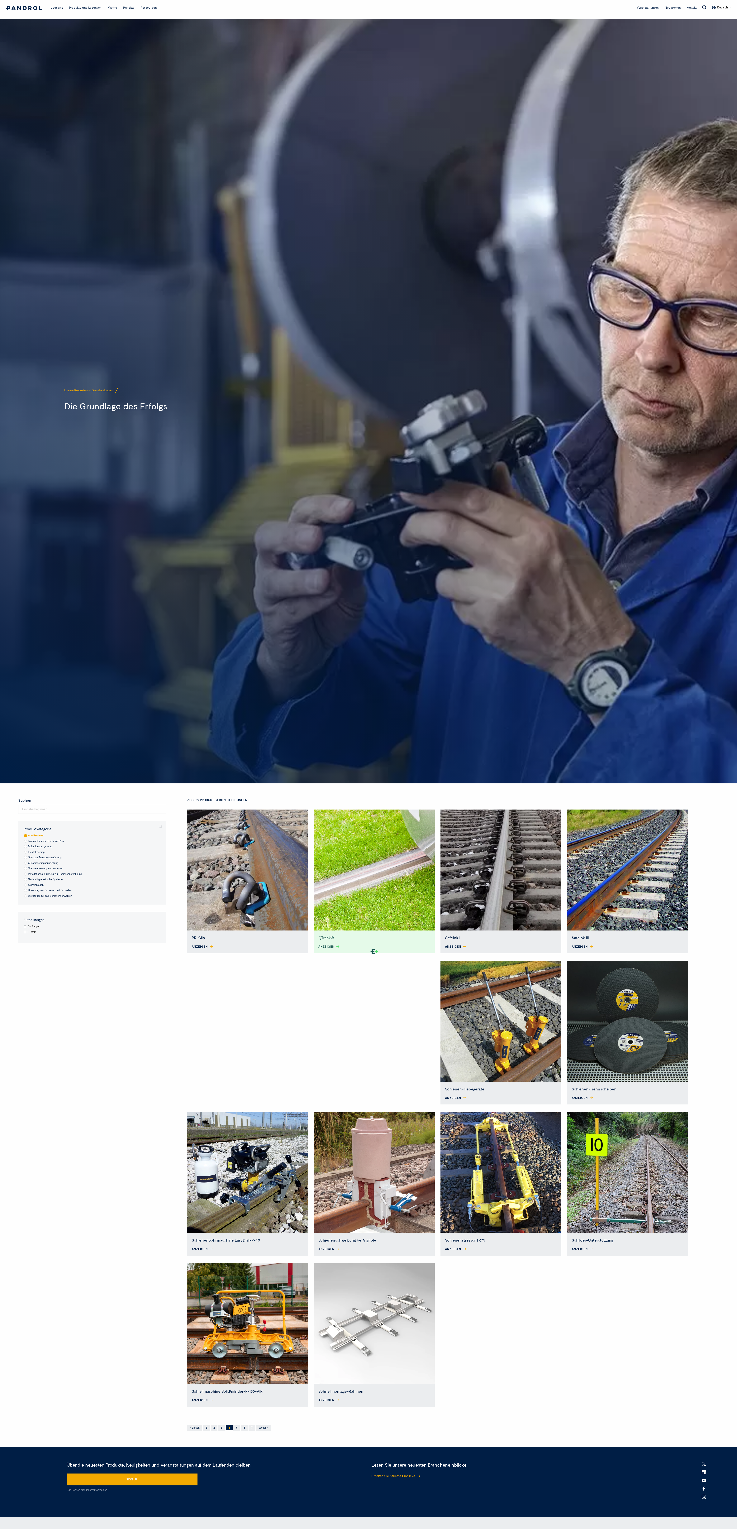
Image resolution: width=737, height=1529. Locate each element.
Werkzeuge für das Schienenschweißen (50, 895)
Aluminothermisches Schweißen (46, 841)
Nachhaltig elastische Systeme (45, 879)
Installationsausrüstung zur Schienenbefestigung (55, 874)
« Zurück (195, 1427)
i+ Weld (32, 931)
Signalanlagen (36, 884)
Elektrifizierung (36, 852)
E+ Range (33, 926)
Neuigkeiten (673, 7)
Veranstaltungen (648, 7)
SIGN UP (132, 1479)
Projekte (129, 7)
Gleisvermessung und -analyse (45, 868)
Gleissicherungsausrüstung (43, 863)
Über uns (56, 7)
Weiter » (263, 1427)
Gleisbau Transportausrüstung (44, 857)
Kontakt (692, 7)
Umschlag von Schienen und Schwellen (50, 890)
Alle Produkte (36, 835)
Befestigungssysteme (40, 846)
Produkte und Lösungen (85, 7)
